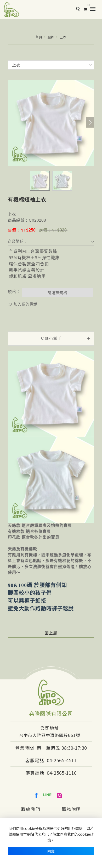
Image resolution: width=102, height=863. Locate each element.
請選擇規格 (57, 292)
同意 (51, 851)
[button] (90, 122)
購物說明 (71, 809)
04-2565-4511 (62, 760)
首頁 (39, 37)
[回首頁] (11, 9)
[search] (77, 9)
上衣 (63, 37)
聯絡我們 (30, 809)
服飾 (51, 37)
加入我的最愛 (25, 304)
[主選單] (94, 9)
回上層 (51, 633)
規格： (14, 291)
